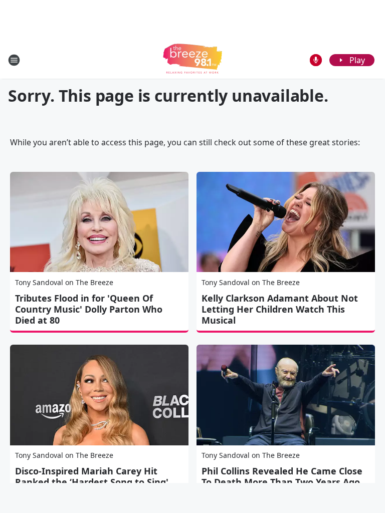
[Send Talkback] (316, 60)
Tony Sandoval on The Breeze (64, 282)
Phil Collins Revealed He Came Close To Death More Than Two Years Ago (282, 476)
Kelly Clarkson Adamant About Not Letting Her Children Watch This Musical (280, 309)
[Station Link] (192, 60)
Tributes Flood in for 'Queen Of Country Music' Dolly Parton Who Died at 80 (88, 309)
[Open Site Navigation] (14, 60)
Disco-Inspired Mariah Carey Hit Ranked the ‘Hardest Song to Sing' (91, 476)
